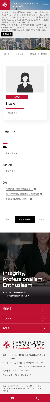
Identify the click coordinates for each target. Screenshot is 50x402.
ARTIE (5, 391)
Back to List (25, 219)
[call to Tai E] (37, 398)
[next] (43, 219)
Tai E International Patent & (25, 4)
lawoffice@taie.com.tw (35, 366)
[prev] (7, 219)
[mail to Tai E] (12, 398)
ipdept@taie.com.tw (33, 363)
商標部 (17, 97)
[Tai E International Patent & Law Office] (5, 5)
